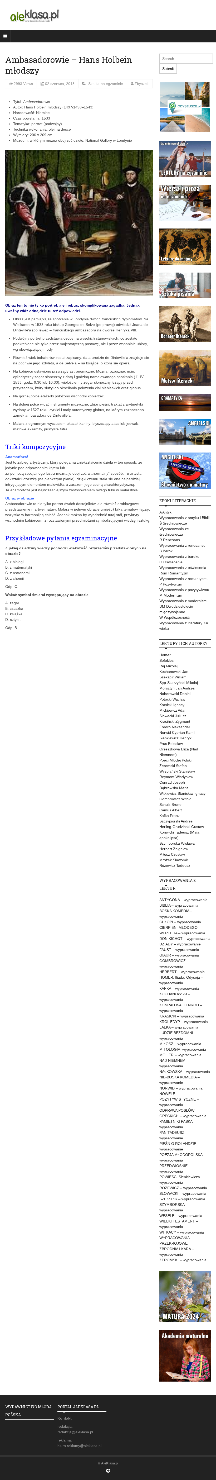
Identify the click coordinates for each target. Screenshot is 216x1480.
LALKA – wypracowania (178, 1027)
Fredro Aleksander (174, 727)
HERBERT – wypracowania (182, 972)
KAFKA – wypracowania (179, 988)
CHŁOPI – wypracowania (180, 922)
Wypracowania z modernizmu (184, 601)
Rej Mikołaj (168, 666)
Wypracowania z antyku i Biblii (184, 518)
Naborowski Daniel (174, 694)
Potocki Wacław (172, 699)
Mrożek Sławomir (173, 860)
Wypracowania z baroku (179, 556)
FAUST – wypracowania (179, 950)
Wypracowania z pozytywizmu (184, 590)
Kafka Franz (169, 815)
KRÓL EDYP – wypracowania (183, 1022)
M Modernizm (170, 595)
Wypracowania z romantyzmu (184, 579)
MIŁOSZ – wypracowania (180, 1044)
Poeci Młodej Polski (175, 760)
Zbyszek (142, 84)
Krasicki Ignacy (171, 705)
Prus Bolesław (171, 743)
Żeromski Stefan (173, 766)
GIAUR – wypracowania (179, 955)
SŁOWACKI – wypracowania (182, 1193)
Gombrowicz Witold (175, 799)
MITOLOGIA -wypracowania (182, 1049)
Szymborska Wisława (177, 843)
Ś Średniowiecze (173, 523)
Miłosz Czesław (172, 854)
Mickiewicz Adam (173, 710)
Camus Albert (170, 810)
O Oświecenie (171, 562)
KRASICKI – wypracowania (181, 1016)
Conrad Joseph (172, 782)
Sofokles (166, 660)
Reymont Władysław (176, 777)
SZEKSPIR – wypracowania (182, 1199)
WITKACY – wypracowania (181, 1232)
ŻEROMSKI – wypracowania (183, 1260)
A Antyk (165, 512)
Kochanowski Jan (173, 671)
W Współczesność (174, 617)
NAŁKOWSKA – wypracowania (184, 1071)
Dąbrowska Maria (174, 788)
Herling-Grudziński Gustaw (181, 827)
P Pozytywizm (170, 584)
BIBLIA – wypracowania (178, 905)
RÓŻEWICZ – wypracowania (183, 1188)
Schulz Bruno (170, 804)
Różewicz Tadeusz (174, 865)
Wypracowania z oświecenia (182, 567)
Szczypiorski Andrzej (176, 821)
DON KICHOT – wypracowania (184, 938)
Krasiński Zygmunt (174, 721)
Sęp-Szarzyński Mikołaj (178, 682)
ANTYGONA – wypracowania (183, 900)
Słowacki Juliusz (172, 716)
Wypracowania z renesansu (182, 545)
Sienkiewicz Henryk (175, 738)
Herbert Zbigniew (173, 849)
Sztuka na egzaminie (105, 84)
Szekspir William (172, 677)
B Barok (166, 551)
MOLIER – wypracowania (180, 1055)
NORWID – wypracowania (181, 1088)
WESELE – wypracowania (180, 1215)
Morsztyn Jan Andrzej (177, 688)
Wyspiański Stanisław (177, 771)
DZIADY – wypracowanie (180, 944)
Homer (165, 655)
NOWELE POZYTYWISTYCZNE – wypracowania (179, 1099)
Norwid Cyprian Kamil (177, 732)
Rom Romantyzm (173, 573)
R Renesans (169, 540)
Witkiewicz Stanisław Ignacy (182, 793)
